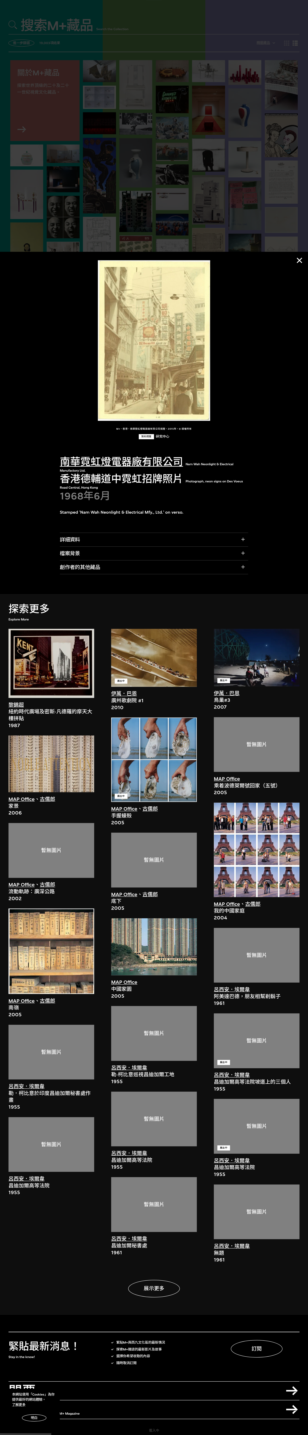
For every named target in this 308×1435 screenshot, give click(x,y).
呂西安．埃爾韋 (26, 1086)
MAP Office (22, 799)
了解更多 (19, 1405)
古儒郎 (47, 799)
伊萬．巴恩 (124, 694)
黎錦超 (16, 705)
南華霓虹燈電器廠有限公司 (121, 462)
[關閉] (299, 260)
